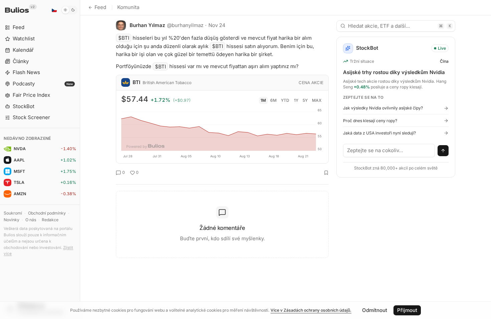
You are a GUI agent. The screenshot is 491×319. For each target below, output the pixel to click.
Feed (100, 7)
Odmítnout (374, 310)
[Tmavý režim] (69, 10)
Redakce (50, 219)
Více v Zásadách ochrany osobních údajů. (311, 310)
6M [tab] (273, 100)
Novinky (11, 219)
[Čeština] (54, 10)
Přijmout (407, 310)
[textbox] (389, 150)
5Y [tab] (305, 100)
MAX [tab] (317, 100)
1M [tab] (263, 100)
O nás (30, 219)
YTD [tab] (285, 100)
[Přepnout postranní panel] (80, 159)
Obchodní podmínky (47, 213)
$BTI (123, 38)
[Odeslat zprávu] (443, 150)
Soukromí (13, 213)
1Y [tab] (296, 100)
